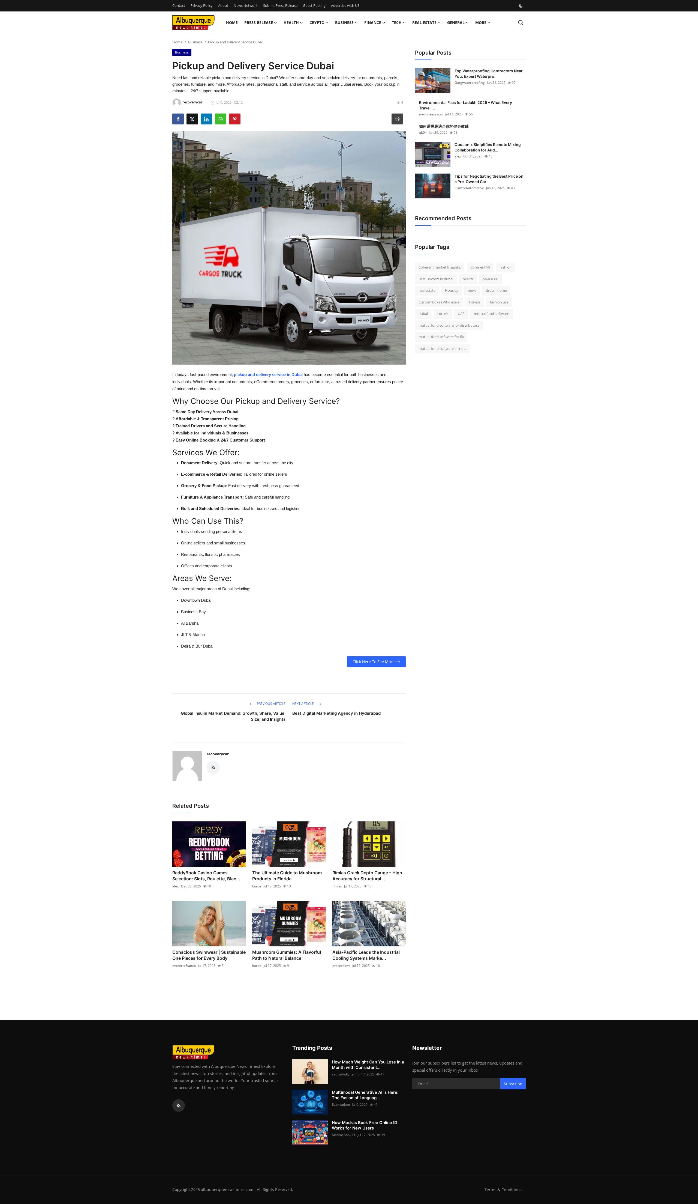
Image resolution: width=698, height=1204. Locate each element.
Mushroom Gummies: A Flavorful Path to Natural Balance (286, 955)
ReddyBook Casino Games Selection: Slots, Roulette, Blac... (206, 875)
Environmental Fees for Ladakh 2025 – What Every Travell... (465, 105)
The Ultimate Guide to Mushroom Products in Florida (287, 875)
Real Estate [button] (424, 22)
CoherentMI (480, 267)
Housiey (451, 290)
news (472, 290)
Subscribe (513, 1083)
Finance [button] (372, 22)
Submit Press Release (280, 5)
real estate (427, 290)
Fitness (474, 302)
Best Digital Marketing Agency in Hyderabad (336, 713)
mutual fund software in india (442, 348)
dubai (423, 313)
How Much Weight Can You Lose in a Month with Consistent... (368, 1064)
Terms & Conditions (503, 1189)
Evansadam (341, 1104)
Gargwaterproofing (470, 82)
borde (256, 886)
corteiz (442, 313)
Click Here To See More (374, 661)
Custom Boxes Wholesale (439, 302)
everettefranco (184, 965)
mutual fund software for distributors (449, 325)
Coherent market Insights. (440, 267)
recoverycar (218, 753)
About (223, 5)
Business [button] (344, 22)
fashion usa (499, 302)
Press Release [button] (258, 22)
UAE (461, 313)
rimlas (337, 886)
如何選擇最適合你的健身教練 (444, 126)
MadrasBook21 (343, 1135)
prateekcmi (341, 965)
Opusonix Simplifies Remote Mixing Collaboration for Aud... (488, 147)
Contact (178, 5)
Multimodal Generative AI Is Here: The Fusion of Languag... (365, 1095)
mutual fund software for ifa (441, 336)
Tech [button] (397, 22)
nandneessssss (431, 114)
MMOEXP (490, 278)
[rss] (178, 1105)
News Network (246, 5)
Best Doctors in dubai (436, 278)
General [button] (456, 22)
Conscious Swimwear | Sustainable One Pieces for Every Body (209, 955)
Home (232, 22)
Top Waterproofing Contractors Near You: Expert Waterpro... (489, 73)
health (468, 278)
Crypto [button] (316, 22)
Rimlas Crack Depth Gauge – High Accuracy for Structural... (367, 875)
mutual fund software (491, 313)
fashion (506, 267)
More (480, 22)
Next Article (303, 703)
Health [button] (291, 22)
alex (175, 886)
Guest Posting (314, 5)
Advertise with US (345, 5)
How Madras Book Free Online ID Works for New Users (364, 1125)
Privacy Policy (202, 5)
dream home (496, 290)
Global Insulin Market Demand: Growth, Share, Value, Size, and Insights (233, 716)
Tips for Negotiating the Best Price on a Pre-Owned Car (489, 179)
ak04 (423, 132)
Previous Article (270, 703)
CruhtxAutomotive (469, 188)
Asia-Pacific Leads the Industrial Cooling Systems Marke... (366, 955)
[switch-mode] (522, 6)
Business (195, 42)
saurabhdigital (343, 1074)
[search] (521, 22)
